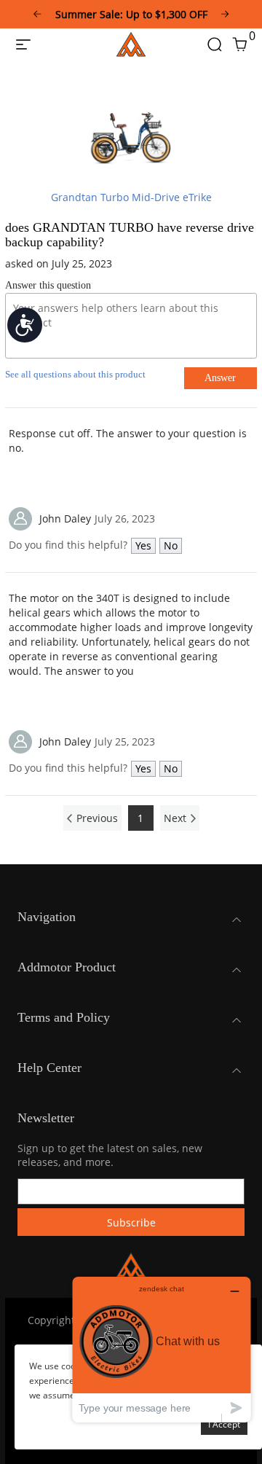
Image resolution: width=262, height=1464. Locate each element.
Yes (143, 545)
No (171, 545)
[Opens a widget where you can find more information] (161, 1349)
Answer (220, 377)
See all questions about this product (75, 374)
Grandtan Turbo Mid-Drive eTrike (131, 197)
